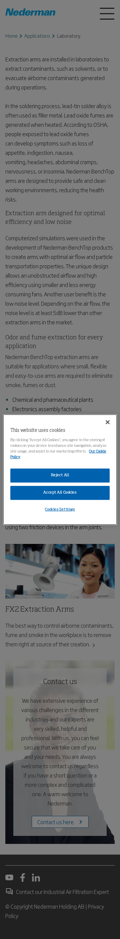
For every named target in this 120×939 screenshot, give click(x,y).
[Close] (107, 422)
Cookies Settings (60, 510)
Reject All (60, 475)
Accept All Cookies (59, 493)
